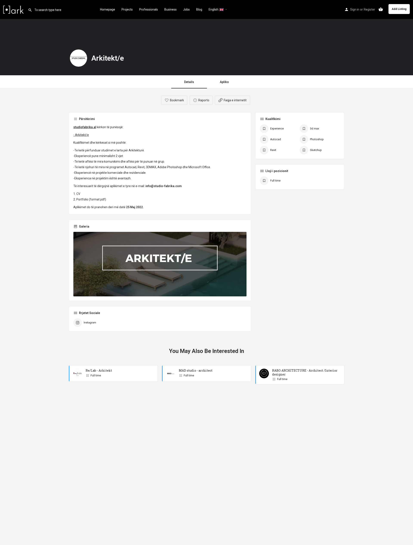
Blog (199, 9)
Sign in (354, 9)
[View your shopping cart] (380, 9)
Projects (127, 9)
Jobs (186, 9)
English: (214, 9)
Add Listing (399, 9)
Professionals (148, 9)
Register (369, 9)
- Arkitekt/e (81, 135)
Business (170, 9)
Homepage (107, 9)
